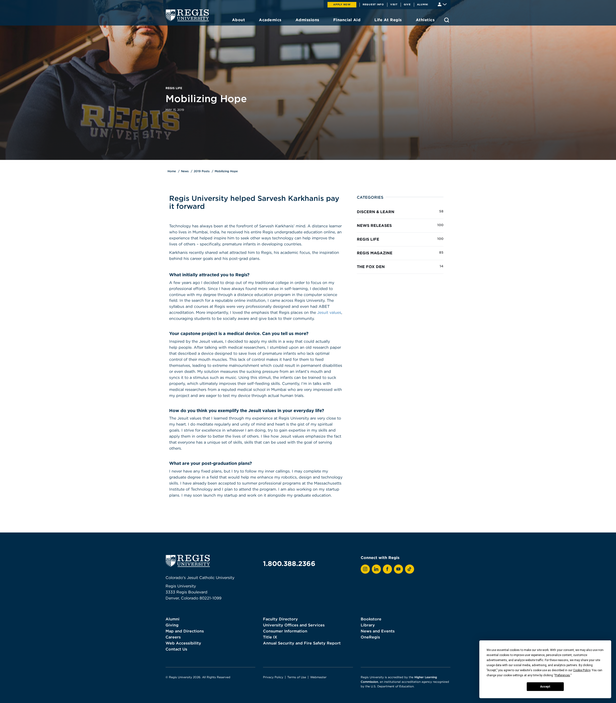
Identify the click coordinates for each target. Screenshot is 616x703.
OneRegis (370, 637)
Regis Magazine (400, 252)
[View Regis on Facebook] (387, 569)
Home (171, 171)
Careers (173, 637)
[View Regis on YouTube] (398, 569)
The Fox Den (400, 266)
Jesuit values (329, 312)
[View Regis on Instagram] (365, 569)
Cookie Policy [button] (581, 670)
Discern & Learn (400, 211)
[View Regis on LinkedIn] (376, 569)
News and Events (378, 631)
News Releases (400, 225)
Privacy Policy (273, 677)
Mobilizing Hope (226, 171)
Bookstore (371, 619)
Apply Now (342, 4)
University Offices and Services (294, 625)
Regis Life (400, 239)
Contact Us (176, 649)
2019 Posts (202, 171)
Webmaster (318, 677)
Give (407, 4)
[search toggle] (446, 20)
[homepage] (187, 15)
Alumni (422, 4)
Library (368, 625)
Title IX (270, 637)
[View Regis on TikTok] (409, 569)
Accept (545, 686)
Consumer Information (285, 631)
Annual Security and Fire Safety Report (302, 643)
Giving (172, 625)
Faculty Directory (280, 619)
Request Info (373, 4)
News (185, 171)
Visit (394, 4)
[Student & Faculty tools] (442, 4)
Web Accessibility (183, 643)
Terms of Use (296, 677)
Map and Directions (185, 631)
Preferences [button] (562, 675)
